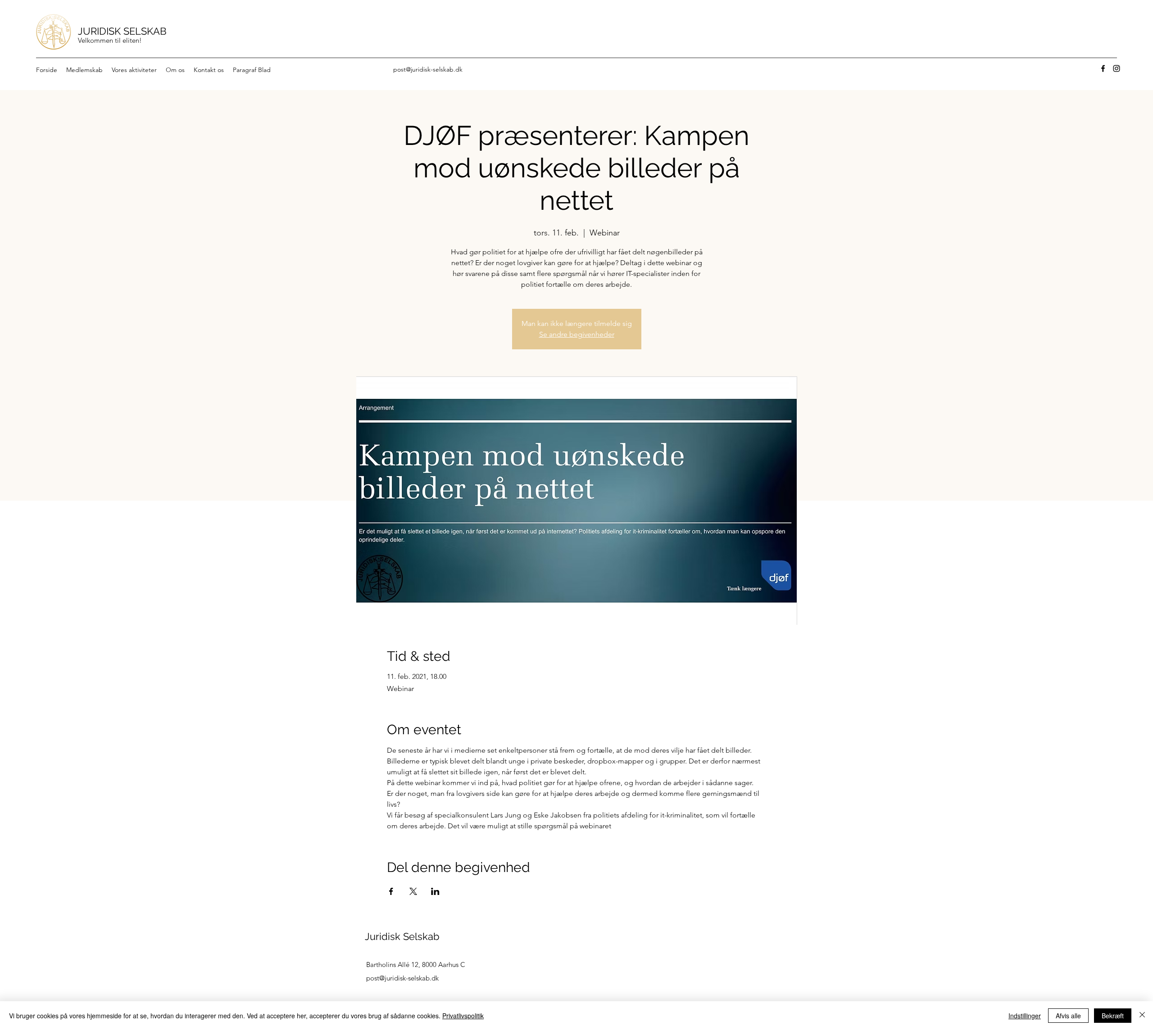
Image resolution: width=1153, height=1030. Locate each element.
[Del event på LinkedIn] (435, 891)
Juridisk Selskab (402, 936)
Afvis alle (1068, 1015)
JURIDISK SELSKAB (122, 31)
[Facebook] (1103, 68)
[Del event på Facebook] (391, 891)
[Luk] (1142, 1015)
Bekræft (1113, 1015)
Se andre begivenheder (576, 334)
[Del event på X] (413, 891)
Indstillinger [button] (1024, 1015)
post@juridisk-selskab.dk (428, 69)
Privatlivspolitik (463, 1015)
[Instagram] (1116, 68)
